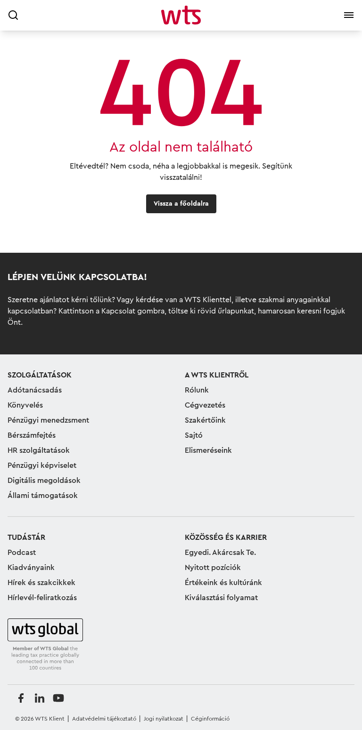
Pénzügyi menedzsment (48, 420)
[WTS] (45, 644)
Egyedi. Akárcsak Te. (220, 552)
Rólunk (197, 390)
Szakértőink (205, 420)
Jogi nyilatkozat (163, 719)
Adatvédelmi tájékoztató (104, 719)
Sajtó (194, 435)
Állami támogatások (43, 495)
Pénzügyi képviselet (42, 465)
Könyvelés (25, 405)
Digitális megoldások (44, 480)
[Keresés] (13, 15)
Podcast (22, 552)
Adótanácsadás (35, 390)
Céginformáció (210, 719)
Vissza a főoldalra (181, 204)
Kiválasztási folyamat (221, 598)
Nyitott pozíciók (213, 567)
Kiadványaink (31, 567)
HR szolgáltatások (39, 450)
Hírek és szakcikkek (41, 582)
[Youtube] (58, 698)
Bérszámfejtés (32, 435)
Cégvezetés (205, 405)
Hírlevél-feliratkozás (42, 598)
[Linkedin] (39, 698)
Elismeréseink (208, 450)
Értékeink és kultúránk (223, 582)
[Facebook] (20, 698)
